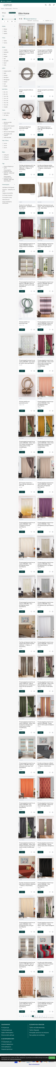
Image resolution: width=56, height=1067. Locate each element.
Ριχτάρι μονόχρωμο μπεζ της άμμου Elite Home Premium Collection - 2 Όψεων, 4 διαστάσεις (27, 167)
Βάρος (3, 152)
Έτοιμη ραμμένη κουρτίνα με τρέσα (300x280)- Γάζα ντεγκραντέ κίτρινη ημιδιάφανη (27, 525)
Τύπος (3, 37)
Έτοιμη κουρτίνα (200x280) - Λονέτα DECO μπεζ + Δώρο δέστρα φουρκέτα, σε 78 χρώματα (45, 52)
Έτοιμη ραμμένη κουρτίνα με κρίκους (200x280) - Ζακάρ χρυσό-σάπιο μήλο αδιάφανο (46, 723)
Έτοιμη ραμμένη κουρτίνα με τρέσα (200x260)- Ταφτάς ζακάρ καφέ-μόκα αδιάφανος (46, 844)
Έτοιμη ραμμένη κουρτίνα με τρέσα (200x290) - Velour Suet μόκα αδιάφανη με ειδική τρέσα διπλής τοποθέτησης (46, 684)
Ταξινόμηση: (29, 20)
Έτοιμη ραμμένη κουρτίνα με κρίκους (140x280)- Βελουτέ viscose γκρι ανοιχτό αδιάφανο (45, 284)
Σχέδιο (3, 68)
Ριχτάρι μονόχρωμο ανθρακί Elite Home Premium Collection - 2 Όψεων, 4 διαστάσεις (46, 764)
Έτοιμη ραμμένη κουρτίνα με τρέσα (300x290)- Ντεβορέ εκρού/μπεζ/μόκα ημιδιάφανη (45, 1004)
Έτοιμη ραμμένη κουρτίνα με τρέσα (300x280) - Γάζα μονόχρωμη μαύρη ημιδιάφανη (45, 885)
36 (25, 1016)
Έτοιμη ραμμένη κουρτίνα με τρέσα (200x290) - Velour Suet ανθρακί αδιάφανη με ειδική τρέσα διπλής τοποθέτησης (27, 845)
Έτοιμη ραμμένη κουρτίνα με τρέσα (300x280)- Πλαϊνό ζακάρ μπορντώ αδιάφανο (27, 245)
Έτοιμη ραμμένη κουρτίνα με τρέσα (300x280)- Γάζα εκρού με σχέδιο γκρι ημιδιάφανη (27, 362)
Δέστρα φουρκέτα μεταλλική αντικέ (45, 90)
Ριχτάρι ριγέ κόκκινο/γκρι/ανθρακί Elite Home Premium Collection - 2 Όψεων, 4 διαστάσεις (45, 964)
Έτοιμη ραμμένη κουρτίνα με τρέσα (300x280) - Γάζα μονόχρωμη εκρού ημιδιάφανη (27, 564)
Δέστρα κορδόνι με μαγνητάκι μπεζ (24, 402)
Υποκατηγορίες (5, 184)
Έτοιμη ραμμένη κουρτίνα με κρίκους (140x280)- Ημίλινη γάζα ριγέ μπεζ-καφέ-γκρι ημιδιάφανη (27, 964)
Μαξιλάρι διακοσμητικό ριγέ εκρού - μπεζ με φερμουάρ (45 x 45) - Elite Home (46, 206)
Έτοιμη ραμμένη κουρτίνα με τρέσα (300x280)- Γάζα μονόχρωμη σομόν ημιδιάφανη (45, 404)
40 (35, 1016)
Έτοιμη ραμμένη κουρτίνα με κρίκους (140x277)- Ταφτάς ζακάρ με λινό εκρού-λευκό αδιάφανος (27, 52)
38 (30, 1016)
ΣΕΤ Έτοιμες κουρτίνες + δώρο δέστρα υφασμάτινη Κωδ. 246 (45, 128)
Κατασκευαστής (8, 8)
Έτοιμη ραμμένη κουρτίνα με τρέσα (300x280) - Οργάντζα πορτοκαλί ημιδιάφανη (45, 804)
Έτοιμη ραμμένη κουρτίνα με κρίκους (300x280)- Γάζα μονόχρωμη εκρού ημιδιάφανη (27, 604)
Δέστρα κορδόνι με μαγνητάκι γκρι (24, 322)
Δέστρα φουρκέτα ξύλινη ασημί (26, 90)
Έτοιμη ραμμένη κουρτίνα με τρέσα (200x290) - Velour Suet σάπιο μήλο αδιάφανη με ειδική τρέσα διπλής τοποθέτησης (46, 363)
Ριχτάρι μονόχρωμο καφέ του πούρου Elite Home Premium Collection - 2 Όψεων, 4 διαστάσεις (27, 644)
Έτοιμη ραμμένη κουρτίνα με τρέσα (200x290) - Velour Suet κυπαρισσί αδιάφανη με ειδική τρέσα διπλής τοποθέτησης (27, 724)
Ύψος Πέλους (5, 140)
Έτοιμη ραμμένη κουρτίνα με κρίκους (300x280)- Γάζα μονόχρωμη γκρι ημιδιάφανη (45, 604)
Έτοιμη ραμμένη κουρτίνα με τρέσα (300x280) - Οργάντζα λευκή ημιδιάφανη (45, 643)
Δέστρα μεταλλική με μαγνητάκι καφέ (25, 127)
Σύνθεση (4, 119)
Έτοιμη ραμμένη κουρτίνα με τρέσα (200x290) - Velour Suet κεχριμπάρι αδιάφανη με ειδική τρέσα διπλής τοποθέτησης (46, 444)
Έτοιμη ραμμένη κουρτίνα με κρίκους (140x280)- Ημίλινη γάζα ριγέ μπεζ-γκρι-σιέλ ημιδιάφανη (27, 765)
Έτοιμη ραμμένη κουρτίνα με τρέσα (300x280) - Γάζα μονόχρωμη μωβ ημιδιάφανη (45, 524)
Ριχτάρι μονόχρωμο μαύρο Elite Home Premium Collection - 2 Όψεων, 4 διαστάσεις (46, 167)
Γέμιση (3, 110)
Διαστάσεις (4, 89)
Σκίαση (3, 26)
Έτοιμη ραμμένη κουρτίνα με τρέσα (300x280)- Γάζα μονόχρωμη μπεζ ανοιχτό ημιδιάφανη (27, 925)
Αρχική (2, 8)
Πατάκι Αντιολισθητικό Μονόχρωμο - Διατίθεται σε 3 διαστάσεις (27, 206)
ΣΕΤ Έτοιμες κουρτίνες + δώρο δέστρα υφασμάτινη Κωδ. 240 (26, 484)
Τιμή (3, 16)
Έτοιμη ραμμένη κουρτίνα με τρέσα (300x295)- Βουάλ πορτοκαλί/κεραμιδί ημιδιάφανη (27, 1004)
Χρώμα (3, 47)
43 (42, 1016)
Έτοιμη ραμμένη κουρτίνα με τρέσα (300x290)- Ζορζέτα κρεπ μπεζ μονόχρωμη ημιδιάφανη (45, 485)
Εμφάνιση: (47, 20)
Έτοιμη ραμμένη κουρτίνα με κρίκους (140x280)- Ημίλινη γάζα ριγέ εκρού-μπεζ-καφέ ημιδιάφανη (27, 284)
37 (28, 1016)
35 (23, 1016)
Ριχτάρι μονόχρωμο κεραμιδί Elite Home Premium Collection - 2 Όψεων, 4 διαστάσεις (27, 884)
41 (37, 1016)
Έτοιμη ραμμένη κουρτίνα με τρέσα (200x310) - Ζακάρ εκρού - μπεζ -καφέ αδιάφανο (46, 924)
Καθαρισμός (12, 12)
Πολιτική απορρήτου (15, 1059)
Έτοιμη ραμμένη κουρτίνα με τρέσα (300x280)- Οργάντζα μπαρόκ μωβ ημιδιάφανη (45, 323)
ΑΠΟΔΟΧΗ (52, 1057)
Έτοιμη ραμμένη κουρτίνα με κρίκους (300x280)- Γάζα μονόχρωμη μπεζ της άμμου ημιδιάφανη (45, 564)
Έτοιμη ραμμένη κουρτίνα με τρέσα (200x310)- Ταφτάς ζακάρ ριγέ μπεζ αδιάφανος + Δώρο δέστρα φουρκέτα (27, 684)
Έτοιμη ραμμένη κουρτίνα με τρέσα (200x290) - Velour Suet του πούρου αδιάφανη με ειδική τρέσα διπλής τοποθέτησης (27, 444)
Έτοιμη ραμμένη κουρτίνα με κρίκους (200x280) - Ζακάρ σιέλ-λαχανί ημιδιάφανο (45, 245)
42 (39, 1016)
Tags (3, 163)
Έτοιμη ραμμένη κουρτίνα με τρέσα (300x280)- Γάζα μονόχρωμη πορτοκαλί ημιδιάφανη (27, 805)
